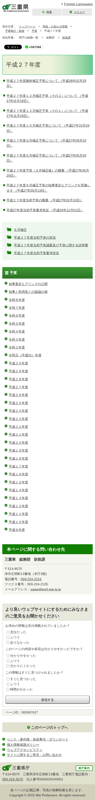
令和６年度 (17, 315)
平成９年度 (17, 530)
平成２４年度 (18, 411)
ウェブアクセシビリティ (24, 750)
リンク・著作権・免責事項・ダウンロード (37, 739)
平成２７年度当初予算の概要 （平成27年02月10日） (44, 200)
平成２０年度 (18, 442)
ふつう (15, 637)
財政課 (66, 37)
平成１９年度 (18, 450)
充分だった (18, 632)
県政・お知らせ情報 (55, 26)
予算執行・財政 (14, 31)
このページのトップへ (49, 727)
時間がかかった (21, 689)
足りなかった (20, 642)
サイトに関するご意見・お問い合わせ (34, 755)
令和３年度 (17, 339)
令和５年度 (17, 323)
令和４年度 (17, 331)
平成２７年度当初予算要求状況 (36, 253)
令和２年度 (17, 347)
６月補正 (20, 230)
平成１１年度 (18, 514)
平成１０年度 (18, 522)
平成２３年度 (18, 419)
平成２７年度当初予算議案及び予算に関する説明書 (51, 245)
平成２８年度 (18, 379)
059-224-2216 (31, 579)
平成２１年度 (18, 434)
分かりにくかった (23, 666)
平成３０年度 (18, 363)
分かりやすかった (23, 655)
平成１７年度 (18, 466)
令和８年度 (17, 300)
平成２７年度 (18, 387)
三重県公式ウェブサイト (15, 8)
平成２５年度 (18, 403)
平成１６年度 (18, 474)
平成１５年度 (18, 482)
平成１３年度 (18, 498)
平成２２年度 (18, 426)
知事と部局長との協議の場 (28, 292)
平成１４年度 (18, 490)
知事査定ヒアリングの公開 (28, 284)
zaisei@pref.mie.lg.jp (45, 589)
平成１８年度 (18, 458)
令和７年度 (17, 307)
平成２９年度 (18, 371)
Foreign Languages (78, 4)
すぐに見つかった (23, 679)
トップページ (27, 26)
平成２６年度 (18, 395)
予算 (34, 31)
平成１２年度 (18, 506)
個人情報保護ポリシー (23, 744)
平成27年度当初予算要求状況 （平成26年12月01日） (44, 210)
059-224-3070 (12, 779)
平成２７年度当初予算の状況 (35, 237)
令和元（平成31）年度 (25, 355)
